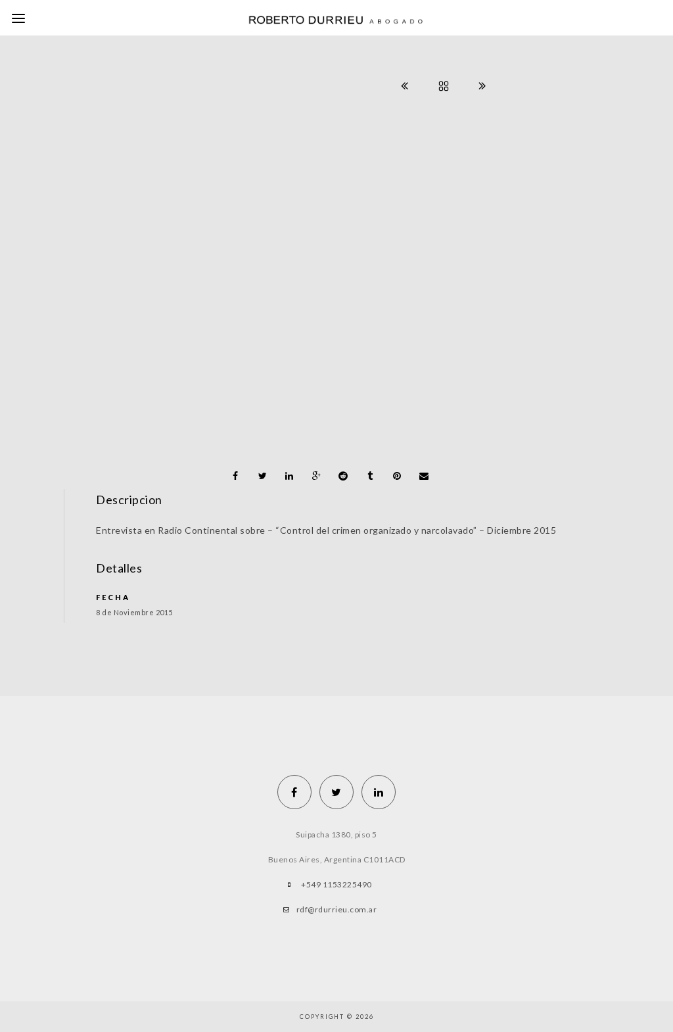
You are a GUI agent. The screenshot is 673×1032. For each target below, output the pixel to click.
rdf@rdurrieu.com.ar (336, 909)
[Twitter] (336, 792)
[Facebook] (294, 792)
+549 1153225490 (336, 884)
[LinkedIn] (378, 792)
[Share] (235, 476)
